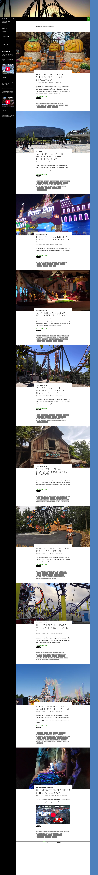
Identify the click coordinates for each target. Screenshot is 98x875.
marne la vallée (65, 736)
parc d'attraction (41, 106)
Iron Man (65, 182)
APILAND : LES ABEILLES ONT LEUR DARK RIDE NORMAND (51, 314)
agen (38, 415)
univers (55, 340)
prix (51, 265)
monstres (52, 105)
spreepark (50, 659)
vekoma (54, 188)
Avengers (47, 181)
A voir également (6, 51)
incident (51, 573)
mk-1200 (45, 657)
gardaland (56, 654)
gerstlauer (45, 573)
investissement (60, 337)
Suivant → (59, 842)
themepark (55, 106)
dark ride (45, 182)
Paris (38, 186)
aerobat (39, 571)
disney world (59, 496)
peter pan (46, 265)
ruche (43, 340)
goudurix (63, 654)
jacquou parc (63, 573)
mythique (60, 657)
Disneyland (66, 496)
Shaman (44, 659)
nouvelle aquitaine (58, 418)
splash (57, 499)
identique (50, 264)
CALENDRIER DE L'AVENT (41, 234)
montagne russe (60, 105)
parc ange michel (41, 576)
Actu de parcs (55, 18)
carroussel (60, 831)
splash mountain (65, 499)
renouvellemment (50, 739)
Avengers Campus (54, 181)
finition (60, 262)
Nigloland (50, 574)
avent (46, 732)
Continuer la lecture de (42, 96)
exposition (52, 337)
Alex (47, 82)
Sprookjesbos (40, 836)
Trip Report (47, 18)
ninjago (54, 184)
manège (39, 339)
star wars (53, 741)
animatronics (45, 335)
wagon (60, 340)
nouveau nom (49, 418)
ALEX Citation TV (63, 18)
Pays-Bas (50, 835)
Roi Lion (58, 739)
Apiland (59, 335)
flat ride (45, 833)
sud (54, 265)
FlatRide (64, 571)
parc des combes (61, 576)
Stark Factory (40, 188)
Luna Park (56, 264)
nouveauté (58, 833)
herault (44, 264)
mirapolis (39, 657)
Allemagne (39, 103)
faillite (45, 654)
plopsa (49, 106)
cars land (56, 732)
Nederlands (51, 833)
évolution (65, 415)
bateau (50, 262)
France (38, 573)
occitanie (39, 265)
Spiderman (63, 186)
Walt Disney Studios (41, 189)
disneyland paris (57, 182)
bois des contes (51, 831)
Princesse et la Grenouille (43, 499)
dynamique (59, 415)
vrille (54, 578)
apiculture (53, 335)
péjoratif (50, 420)
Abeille (38, 335)
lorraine (55, 416)
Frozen (60, 734)
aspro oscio (44, 415)
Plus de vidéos (5, 121)
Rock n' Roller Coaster (54, 186)
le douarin (48, 416)
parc (67, 105)
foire (65, 262)
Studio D (60, 741)
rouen (38, 340)
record (39, 659)
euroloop (39, 654)
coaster (53, 103)
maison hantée (40, 105)
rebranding (56, 420)
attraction (47, 103)
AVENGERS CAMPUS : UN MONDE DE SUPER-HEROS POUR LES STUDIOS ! (50, 156)
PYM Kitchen (44, 186)
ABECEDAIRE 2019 (40, 787)
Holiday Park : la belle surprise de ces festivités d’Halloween (52, 77)
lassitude (47, 736)
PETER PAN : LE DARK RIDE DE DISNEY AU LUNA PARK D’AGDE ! (53, 239)
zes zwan (54, 836)
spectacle (64, 739)
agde (38, 262)
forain (38, 264)
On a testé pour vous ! (73, 18)
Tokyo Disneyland (48, 501)
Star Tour (47, 741)
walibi (38, 422)
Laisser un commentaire (55, 82)
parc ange (61, 574)
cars (50, 732)
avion (59, 571)
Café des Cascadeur (64, 181)
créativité (39, 337)
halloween (59, 103)
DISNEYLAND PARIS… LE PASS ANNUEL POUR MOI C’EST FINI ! (53, 707)
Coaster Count (82, 18)
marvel (39, 184)
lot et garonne (62, 416)
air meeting (45, 571)
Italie (56, 573)
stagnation (40, 741)
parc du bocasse (63, 339)
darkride (67, 831)
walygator (44, 422)
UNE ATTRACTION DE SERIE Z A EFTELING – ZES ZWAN (53, 791)
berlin (50, 652)
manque (58, 736)
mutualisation (40, 418)
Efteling (61, 652)
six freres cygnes (57, 835)
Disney (50, 182)
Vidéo (38, 795)
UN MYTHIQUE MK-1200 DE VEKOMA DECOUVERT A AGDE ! (52, 628)
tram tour (39, 743)
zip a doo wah (65, 501)
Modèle (44, 574)
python (66, 657)
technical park (40, 578)
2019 (38, 831)
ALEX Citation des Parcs (9, 19)
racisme (52, 499)
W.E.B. (59, 188)
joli (66, 337)
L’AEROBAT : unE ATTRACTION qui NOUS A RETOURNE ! (52, 549)
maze (47, 105)
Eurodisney (49, 734)
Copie (55, 262)
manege (62, 264)
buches (46, 496)
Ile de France (40, 736)
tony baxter (57, 501)
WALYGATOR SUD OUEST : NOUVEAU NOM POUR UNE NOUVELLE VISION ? (51, 390)
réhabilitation (40, 739)
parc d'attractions (41, 835)
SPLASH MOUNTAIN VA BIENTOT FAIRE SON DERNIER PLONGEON (52, 472)
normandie (45, 339)
